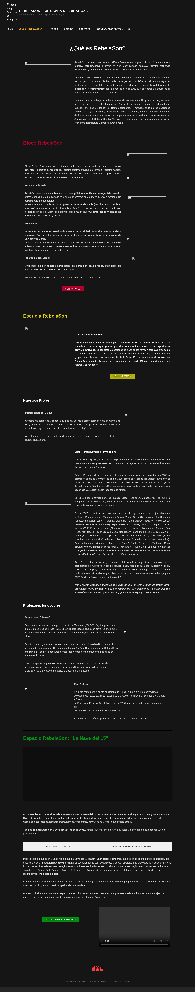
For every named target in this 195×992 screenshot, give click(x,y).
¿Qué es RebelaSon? (30, 29)
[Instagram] (93, 968)
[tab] (57, 846)
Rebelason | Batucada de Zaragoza (53, 11)
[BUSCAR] (129, 29)
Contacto (85, 29)
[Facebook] (97, 968)
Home (10, 29)
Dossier (68, 29)
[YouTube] (101, 969)
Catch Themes (124, 981)
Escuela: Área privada (110, 29)
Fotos (54, 29)
